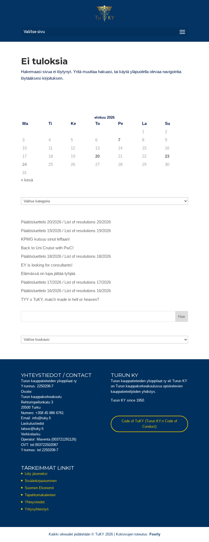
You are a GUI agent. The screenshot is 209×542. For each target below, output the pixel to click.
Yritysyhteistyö (36, 509)
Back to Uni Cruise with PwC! (47, 247)
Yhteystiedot (35, 502)
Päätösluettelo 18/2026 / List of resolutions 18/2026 (66, 256)
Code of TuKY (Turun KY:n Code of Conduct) (149, 424)
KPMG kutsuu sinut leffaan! (45, 239)
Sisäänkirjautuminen (41, 481)
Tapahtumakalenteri (40, 495)
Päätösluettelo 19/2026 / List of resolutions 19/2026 (66, 230)
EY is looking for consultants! (46, 265)
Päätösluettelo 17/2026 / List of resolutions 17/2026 (66, 282)
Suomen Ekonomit (39, 488)
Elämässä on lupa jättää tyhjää (48, 273)
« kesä (27, 180)
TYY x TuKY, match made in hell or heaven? (60, 299)
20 (97, 156)
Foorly (154, 534)
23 (167, 156)
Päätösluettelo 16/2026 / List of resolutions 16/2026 (66, 290)
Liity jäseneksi (36, 474)
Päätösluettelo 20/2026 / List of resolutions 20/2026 (66, 222)
